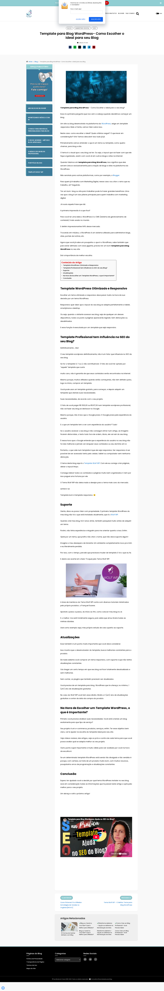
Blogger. (116, 175)
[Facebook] (70, 47)
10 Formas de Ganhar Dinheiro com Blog (68, 934)
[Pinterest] (93, 47)
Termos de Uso (31, 965)
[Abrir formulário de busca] (137, 13)
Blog (69, 28)
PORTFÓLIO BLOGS (35, 163)
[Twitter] (79, 47)
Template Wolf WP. (92, 463)
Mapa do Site (31, 968)
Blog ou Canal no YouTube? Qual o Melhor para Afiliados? (86, 932)
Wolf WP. (114, 514)
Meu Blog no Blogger (37, 108)
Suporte (66, 270)
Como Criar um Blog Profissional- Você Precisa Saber (122, 932)
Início (30, 62)
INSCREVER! (96, 19)
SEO (94, 28)
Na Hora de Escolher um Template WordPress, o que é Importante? (88, 276)
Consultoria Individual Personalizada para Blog (38, 130)
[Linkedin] (84, 47)
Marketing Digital (82, 28)
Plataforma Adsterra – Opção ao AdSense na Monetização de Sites (104, 932)
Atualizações (68, 273)
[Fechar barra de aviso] (161, 3)
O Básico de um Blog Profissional (36, 152)
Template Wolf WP (35, 172)
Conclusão (67, 278)
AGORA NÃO (80, 19)
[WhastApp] (74, 47)
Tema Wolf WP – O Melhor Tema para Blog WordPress (118, 903)
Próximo (125, 898)
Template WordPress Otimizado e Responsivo (80, 265)
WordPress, (106, 123)
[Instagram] (95, 959)
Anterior (67, 898)
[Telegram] (89, 47)
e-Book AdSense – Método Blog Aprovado (39, 141)
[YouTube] (90, 959)
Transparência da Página (35, 962)
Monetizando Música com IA (39, 118)
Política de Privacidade (34, 959)
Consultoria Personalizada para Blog (101, 979)
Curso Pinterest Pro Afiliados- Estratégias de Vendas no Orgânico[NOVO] (71, 905)
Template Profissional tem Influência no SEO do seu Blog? (85, 268)
